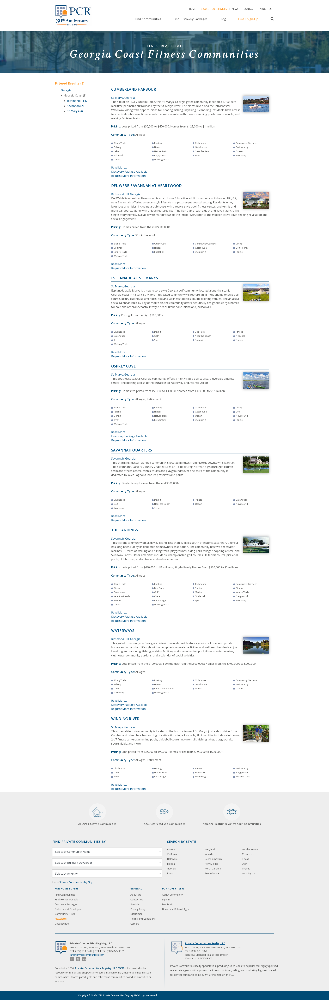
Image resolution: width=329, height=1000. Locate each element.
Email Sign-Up (248, 19)
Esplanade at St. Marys (134, 278)
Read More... (119, 167)
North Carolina (212, 868)
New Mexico (211, 863)
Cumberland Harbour (133, 89)
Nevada (208, 854)
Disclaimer (136, 913)
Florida (171, 863)
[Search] (271, 19)
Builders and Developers (68, 909)
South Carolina (250, 849)
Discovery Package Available (129, 171)
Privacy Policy (137, 909)
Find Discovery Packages (190, 19)
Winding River (125, 718)
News (235, 8)
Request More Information (128, 176)
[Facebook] (72, 959)
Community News (65, 913)
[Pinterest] (78, 959)
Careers (134, 923)
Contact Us (136, 899)
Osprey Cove (123, 366)
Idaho (170, 873)
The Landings (124, 530)
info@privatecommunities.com (87, 954)
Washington (248, 873)
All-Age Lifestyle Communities (97, 823)
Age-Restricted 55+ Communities (164, 816)
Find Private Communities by (79, 841)
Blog (223, 19)
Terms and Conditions (143, 918)
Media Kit (167, 904)
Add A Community (172, 894)
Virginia (246, 868)
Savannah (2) (75, 106)
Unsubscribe (62, 923)
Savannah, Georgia (123, 458)
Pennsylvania (211, 873)
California (172, 854)
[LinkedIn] (84, 959)
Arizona (171, 849)
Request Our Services (214, 8)
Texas (245, 859)
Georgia (66, 90)
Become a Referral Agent (176, 909)
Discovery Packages (66, 904)
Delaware (172, 859)
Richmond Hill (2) (77, 101)
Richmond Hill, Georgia (125, 194)
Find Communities (148, 19)
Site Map (135, 904)
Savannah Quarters (131, 450)
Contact (249, 8)
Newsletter (61, 918)
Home (192, 8)
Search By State (181, 841)
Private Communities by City (76, 882)
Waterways (123, 630)
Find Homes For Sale (66, 899)
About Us (266, 8)
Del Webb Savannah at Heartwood (146, 185)
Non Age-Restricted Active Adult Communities (232, 823)
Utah (244, 863)
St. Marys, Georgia (123, 98)
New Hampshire (213, 859)
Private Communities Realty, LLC (205, 943)
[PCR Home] (63, 947)
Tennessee (248, 854)
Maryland (209, 849)
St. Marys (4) (75, 111)
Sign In (166, 899)
